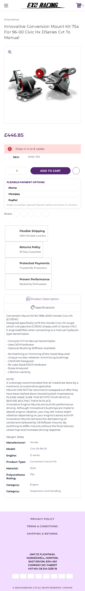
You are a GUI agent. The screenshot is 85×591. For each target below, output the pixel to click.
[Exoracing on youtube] (52, 542)
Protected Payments (34, 263)
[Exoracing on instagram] (42, 542)
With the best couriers (33, 235)
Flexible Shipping (32, 231)
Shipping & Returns (42, 533)
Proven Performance (35, 279)
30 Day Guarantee (30, 251)
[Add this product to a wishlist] (76, 170)
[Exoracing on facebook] (33, 542)
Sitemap (67, 587)
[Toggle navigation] (12, 5)
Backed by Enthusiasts (33, 283)
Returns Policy (30, 247)
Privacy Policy (42, 518)
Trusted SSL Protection (33, 267)
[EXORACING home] (43, 5)
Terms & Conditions (42, 526)
